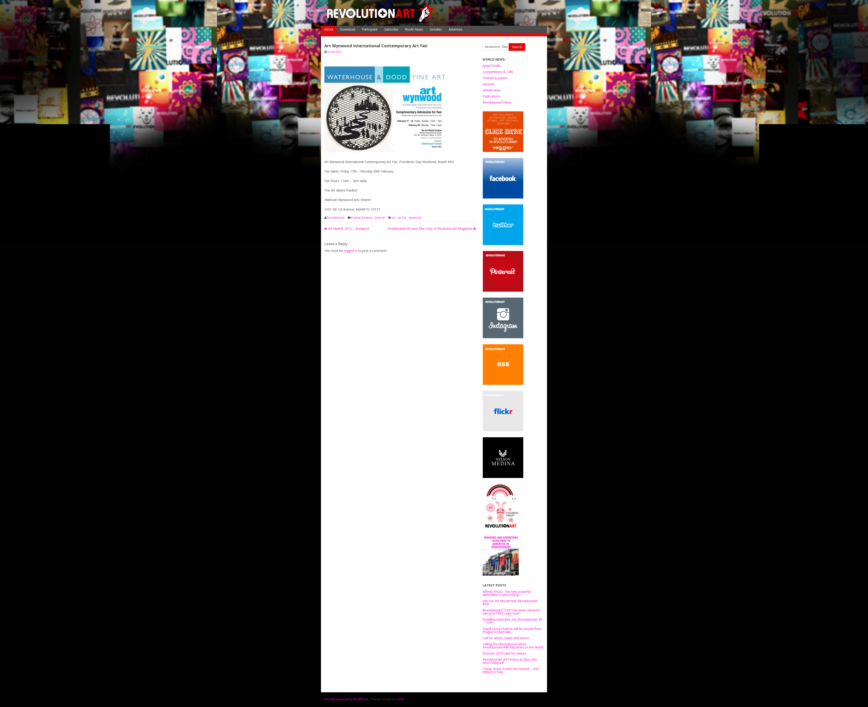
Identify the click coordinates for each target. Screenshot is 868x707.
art (394, 217)
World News (414, 29)
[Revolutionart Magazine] (380, 21)
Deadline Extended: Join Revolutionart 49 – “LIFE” (512, 621)
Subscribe (391, 29)
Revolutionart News (497, 102)
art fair (402, 217)
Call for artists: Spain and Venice (506, 638)
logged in (350, 250)
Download (347, 29)
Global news (491, 90)
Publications (491, 96)
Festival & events (361, 217)
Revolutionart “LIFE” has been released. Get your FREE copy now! (511, 611)
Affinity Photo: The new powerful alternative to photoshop (507, 593)
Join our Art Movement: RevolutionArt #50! (510, 602)
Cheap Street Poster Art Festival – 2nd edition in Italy (510, 670)
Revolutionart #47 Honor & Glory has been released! (510, 661)
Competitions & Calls (498, 72)
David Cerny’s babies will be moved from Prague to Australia (512, 630)
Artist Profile (492, 66)
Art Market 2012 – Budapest (348, 228)
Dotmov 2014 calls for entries (504, 653)
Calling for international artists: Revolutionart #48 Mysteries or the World (513, 645)
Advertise (455, 29)
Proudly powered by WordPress (346, 699)
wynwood (415, 217)
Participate (369, 29)
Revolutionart (335, 217)
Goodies (436, 29)
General (380, 217)
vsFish (400, 699)
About (328, 29)
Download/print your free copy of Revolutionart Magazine (430, 228)
